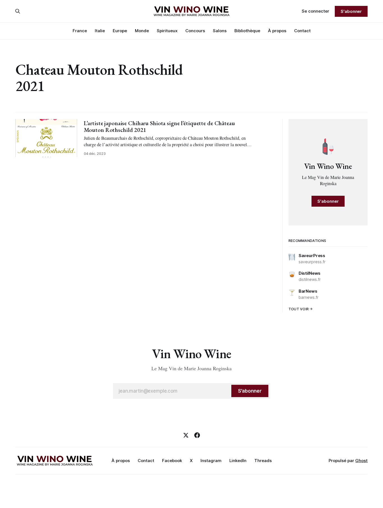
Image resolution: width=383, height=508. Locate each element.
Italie (100, 30)
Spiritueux (167, 30)
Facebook (172, 460)
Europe (120, 30)
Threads (263, 460)
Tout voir (299, 309)
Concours (195, 30)
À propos (277, 30)
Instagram (211, 460)
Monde (142, 30)
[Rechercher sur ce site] (17, 11)
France (80, 30)
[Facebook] (197, 435)
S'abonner (351, 11)
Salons (220, 30)
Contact (302, 30)
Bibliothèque (247, 30)
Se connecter (315, 11)
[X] (186, 435)
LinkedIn (237, 460)
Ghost (361, 460)
